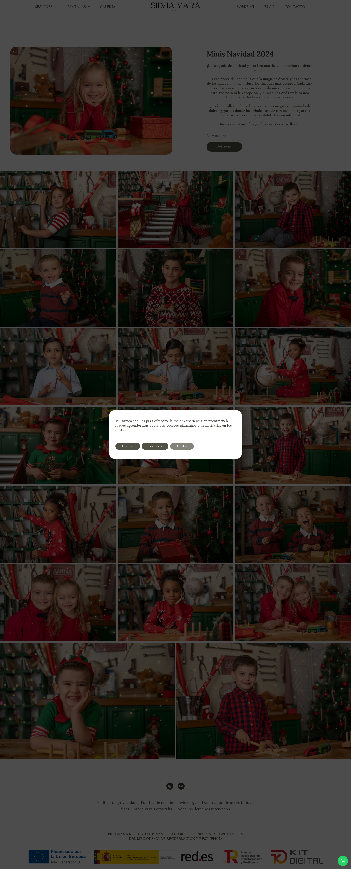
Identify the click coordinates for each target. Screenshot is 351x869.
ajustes (120, 430)
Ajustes (182, 446)
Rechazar (155, 446)
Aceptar (127, 446)
